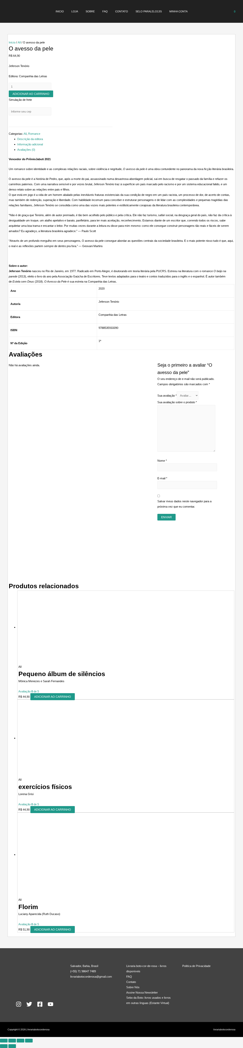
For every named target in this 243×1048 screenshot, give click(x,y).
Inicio (60, 11)
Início (12, 42)
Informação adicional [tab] (30, 144)
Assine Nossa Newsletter (142, 992)
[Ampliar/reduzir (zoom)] (4, 1040)
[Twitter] (29, 1004)
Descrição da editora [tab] (30, 139)
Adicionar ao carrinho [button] (52, 696)
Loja (74, 11)
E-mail (162, 478)
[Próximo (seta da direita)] (12, 1046)
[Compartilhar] (20, 1040)
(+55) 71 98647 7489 (83, 971)
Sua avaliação (167, 395)
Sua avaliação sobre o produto (177, 402)
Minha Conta (178, 11)
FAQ (105, 11)
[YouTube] (50, 1004)
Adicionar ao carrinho (31, 93)
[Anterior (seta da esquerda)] (4, 1046)
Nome (162, 460)
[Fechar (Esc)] (29, 1040)
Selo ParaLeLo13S (149, 11)
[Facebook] (40, 1004)
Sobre (90, 11)
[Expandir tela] (12, 1040)
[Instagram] (18, 1004)
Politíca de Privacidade (196, 966)
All (19, 42)
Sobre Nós (133, 987)
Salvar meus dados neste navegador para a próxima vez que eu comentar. (184, 504)
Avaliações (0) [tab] (26, 149)
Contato (121, 11)
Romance (34, 133)
